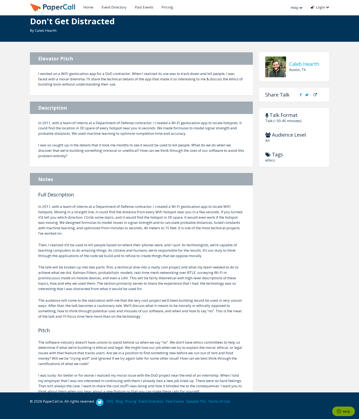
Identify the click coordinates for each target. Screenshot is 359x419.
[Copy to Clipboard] (315, 95)
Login (320, 7)
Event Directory (114, 7)
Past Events (144, 7)
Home (88, 7)
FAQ (110, 401)
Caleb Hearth (46, 30)
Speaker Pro (196, 401)
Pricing (167, 7)
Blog (119, 401)
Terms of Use (219, 401)
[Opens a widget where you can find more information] (343, 412)
